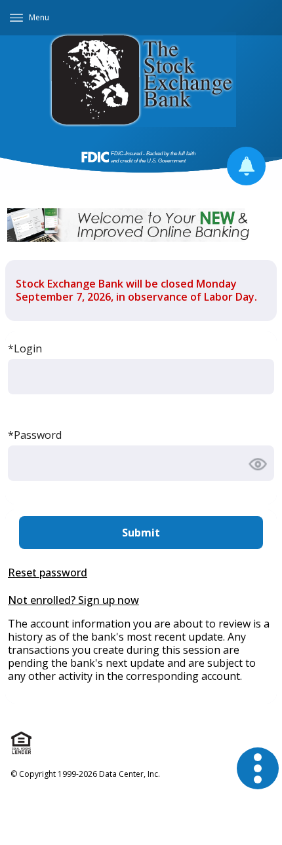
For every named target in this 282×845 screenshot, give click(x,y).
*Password (35, 435)
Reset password (47, 572)
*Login (25, 348)
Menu (39, 17)
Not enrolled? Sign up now (73, 600)
